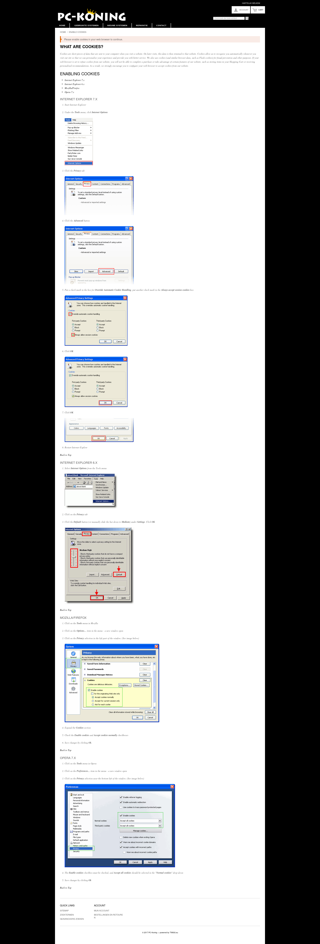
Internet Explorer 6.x (74, 84)
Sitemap (64, 910)
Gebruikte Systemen (86, 25)
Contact (161, 25)
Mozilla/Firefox (72, 88)
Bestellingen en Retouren (108, 916)
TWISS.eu (174, 932)
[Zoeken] (245, 16)
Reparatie (142, 25)
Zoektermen (67, 914)
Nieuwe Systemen (117, 25)
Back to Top (65, 454)
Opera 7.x (69, 92)
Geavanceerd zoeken (72, 918)
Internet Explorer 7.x (74, 80)
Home (62, 25)
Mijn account (101, 910)
